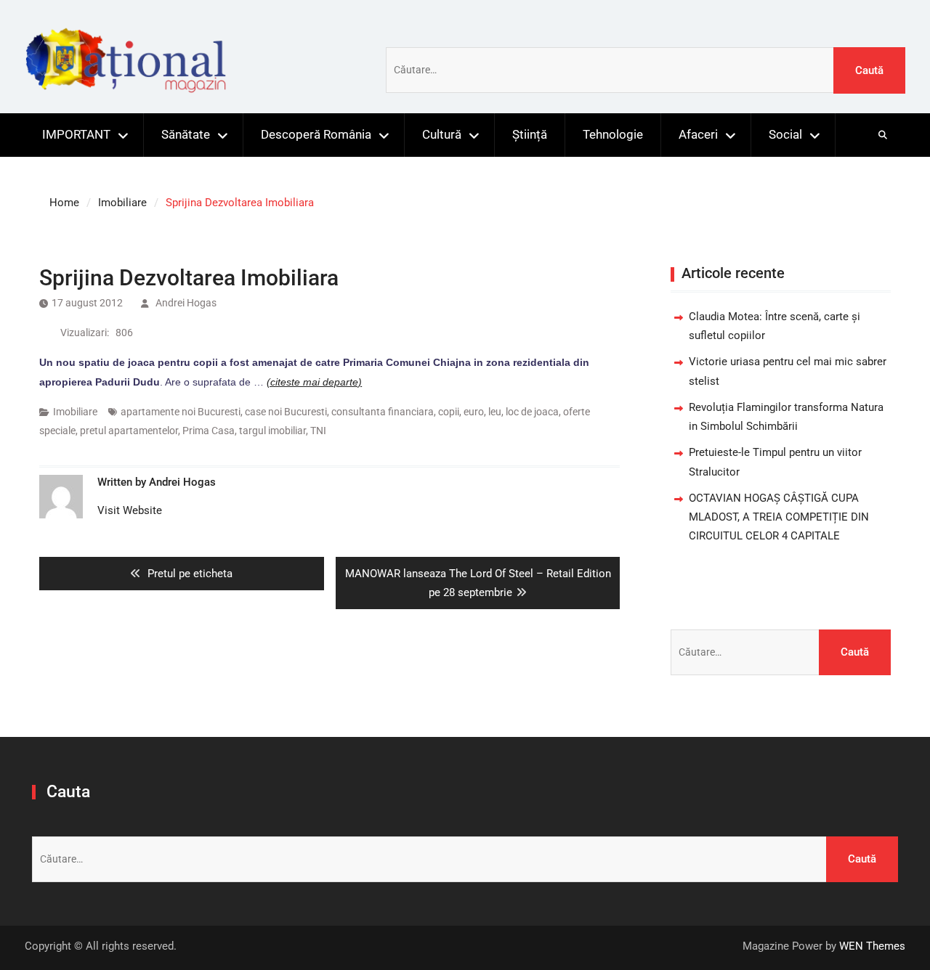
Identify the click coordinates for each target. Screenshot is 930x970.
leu (494, 411)
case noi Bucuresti (286, 411)
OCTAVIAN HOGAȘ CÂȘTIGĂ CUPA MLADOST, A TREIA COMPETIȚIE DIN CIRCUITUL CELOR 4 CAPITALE (779, 517)
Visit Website (129, 510)
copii (448, 411)
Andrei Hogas (186, 303)
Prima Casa (208, 430)
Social (785, 134)
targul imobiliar (272, 430)
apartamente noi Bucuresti (180, 411)
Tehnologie (613, 134)
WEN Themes (872, 946)
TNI (318, 430)
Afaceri (698, 134)
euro (474, 411)
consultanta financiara (382, 411)
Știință (529, 134)
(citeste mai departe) (314, 382)
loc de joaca (532, 411)
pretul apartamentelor (129, 430)
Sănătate (185, 134)
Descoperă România (316, 134)
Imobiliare (75, 411)
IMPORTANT (76, 134)
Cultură (441, 134)
